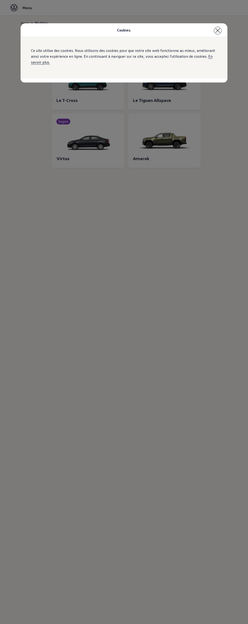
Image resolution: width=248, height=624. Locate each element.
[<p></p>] (218, 30)
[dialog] (124, 312)
